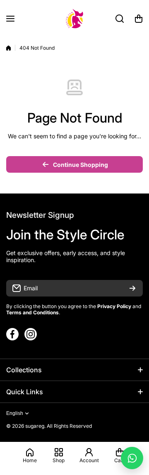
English (14, 413)
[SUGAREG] (74, 18)
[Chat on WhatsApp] (132, 458)
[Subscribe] (132, 288)
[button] (139, 18)
